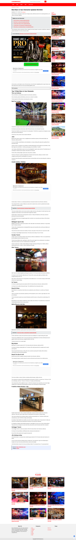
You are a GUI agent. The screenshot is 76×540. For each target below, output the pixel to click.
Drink (21, 4)
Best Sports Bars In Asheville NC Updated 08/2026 (26, 332)
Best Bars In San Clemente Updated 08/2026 (28, 33)
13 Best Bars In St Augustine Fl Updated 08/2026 (22, 25)
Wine (25, 4)
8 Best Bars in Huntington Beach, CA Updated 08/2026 (23, 26)
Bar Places (31, 4)
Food (32, 532)
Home (13, 4)
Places (18, 448)
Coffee (32, 530)
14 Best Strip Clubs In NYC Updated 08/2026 (22, 23)
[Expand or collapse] (49, 88)
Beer (17, 4)
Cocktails (33, 529)
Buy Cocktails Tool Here (32, 64)
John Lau (23, 12)
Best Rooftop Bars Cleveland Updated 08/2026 (26, 208)
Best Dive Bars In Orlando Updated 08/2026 (21, 20)
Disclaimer (49, 529)
